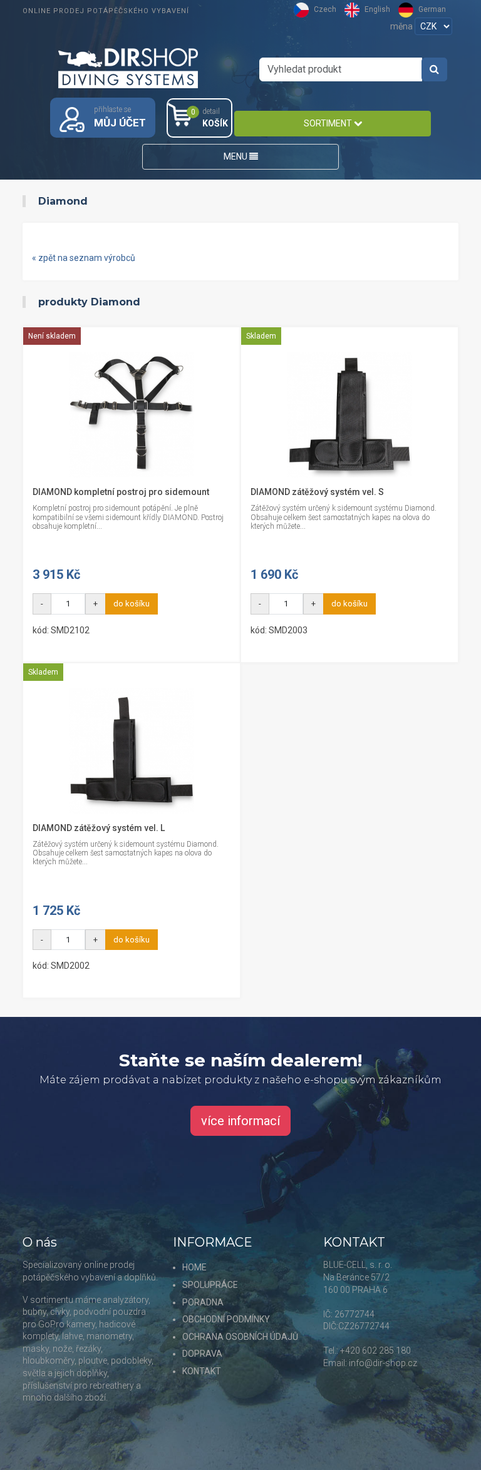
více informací (240, 1120)
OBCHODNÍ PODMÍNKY (226, 1319)
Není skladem (52, 336)
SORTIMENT (329, 123)
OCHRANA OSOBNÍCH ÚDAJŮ (240, 1337)
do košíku (131, 603)
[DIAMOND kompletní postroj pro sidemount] (131, 414)
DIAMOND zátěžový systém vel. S (317, 492)
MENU (236, 156)
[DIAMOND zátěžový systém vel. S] (349, 414)
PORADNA (203, 1302)
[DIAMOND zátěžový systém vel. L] (131, 751)
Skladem (261, 336)
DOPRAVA (202, 1354)
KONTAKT (201, 1371)
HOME (194, 1267)
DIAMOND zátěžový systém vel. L (99, 828)
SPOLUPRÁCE (210, 1285)
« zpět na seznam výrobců (83, 258)
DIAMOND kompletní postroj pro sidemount (121, 492)
